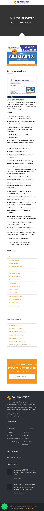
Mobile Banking (14, 442)
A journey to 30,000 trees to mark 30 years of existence (24, 471)
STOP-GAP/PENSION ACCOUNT (19, 345)
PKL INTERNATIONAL (27, 508)
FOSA (11, 435)
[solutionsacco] (22, 2)
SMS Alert (27, 432)
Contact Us (27, 439)
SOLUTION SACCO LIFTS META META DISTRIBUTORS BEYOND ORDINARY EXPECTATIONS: (24, 487)
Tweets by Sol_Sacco (14, 458)
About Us (12, 429)
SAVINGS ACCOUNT (15, 325)
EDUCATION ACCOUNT (16, 335)
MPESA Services (29, 429)
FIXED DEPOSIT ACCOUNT (17, 342)
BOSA (11, 432)
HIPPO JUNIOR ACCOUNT (17, 332)
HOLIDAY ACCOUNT (15, 338)
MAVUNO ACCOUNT (15, 328)
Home (13, 23)
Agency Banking (14, 439)
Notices (26, 435)
